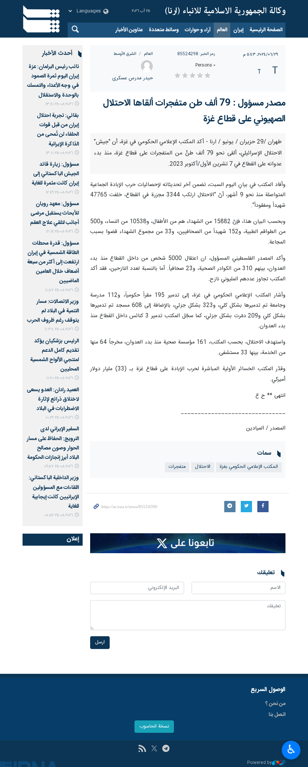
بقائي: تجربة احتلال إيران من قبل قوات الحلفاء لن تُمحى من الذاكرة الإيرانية (58, 130)
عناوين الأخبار (129, 30)
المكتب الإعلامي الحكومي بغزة (249, 467)
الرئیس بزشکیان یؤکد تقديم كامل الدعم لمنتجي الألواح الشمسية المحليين (54, 355)
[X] (154, 749)
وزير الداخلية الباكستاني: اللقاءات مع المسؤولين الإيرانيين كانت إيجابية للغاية (54, 492)
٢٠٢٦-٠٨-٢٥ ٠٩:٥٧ (58, 466)
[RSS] (142, 749)
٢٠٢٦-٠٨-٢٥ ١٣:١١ (59, 153)
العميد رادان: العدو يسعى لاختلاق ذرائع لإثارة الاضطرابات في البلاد (53, 399)
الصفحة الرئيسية (265, 30)
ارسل (100, 642)
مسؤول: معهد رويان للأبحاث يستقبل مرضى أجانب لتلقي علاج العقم (54, 213)
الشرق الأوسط (124, 53)
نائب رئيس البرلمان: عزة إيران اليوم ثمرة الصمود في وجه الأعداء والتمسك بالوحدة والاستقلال (53, 81)
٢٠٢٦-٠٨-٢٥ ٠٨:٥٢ (58, 515)
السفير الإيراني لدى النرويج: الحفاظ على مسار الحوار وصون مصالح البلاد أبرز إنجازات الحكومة (53, 443)
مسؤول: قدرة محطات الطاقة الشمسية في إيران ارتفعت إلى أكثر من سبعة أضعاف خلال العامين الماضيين (53, 262)
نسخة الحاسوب (154, 727)
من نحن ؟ (275, 703)
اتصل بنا (277, 714)
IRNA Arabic (225, 11)
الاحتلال (202, 467)
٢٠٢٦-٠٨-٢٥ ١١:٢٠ (59, 378)
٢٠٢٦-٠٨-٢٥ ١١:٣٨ (58, 329)
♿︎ (291, 749)
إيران (238, 30)
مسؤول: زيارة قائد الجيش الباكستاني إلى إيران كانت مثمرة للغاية (55, 174)
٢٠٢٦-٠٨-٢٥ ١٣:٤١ (59, 104)
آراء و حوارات (198, 30)
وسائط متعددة (164, 30)
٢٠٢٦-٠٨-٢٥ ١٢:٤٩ (59, 192)
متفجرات (177, 467)
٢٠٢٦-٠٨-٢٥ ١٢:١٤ (59, 231)
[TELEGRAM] (166, 749)
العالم (222, 30)
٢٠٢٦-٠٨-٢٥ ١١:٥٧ (59, 290)
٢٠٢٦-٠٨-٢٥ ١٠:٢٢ (59, 417)
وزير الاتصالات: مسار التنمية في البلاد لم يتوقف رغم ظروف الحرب (53, 311)
